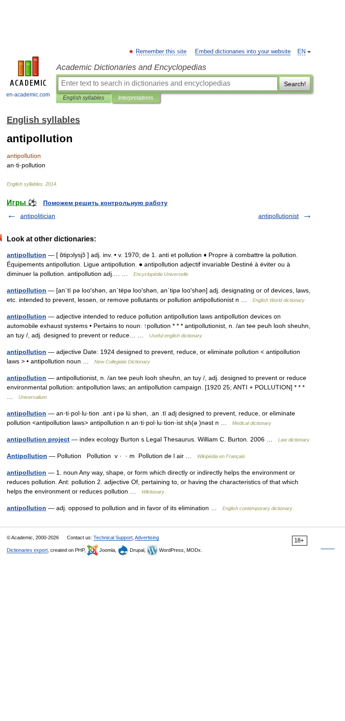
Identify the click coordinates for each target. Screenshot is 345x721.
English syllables (83, 98)
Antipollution (27, 455)
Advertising (147, 537)
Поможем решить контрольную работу (105, 202)
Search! (295, 83)
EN (301, 51)
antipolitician (37, 215)
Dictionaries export (27, 550)
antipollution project (38, 439)
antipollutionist (278, 215)
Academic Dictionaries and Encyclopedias (131, 67)
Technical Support (113, 537)
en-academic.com (28, 95)
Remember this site (161, 51)
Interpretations (135, 98)
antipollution (26, 254)
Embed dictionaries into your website (243, 51)
